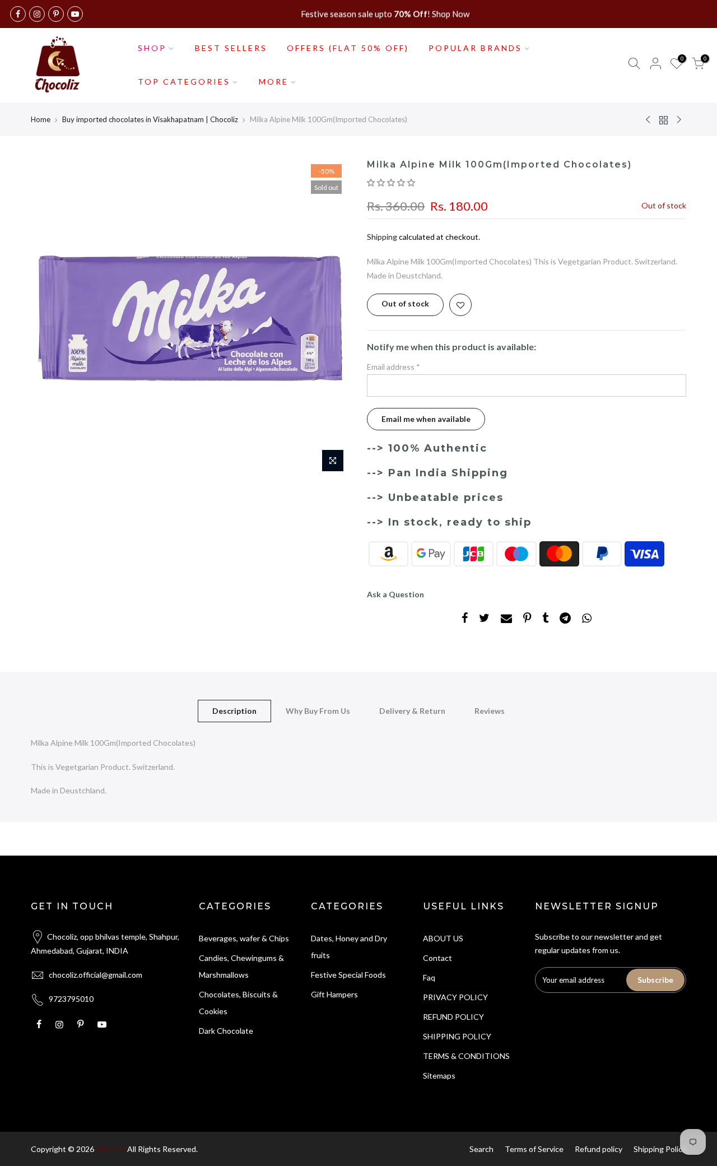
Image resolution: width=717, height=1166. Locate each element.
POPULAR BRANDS (475, 48)
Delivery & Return (412, 711)
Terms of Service (534, 1149)
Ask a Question (395, 594)
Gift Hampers (334, 994)
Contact (437, 958)
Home (40, 119)
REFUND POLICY (453, 1016)
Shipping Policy (660, 1149)
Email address (393, 366)
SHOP (152, 48)
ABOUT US (443, 938)
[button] (392, 182)
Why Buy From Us (318, 711)
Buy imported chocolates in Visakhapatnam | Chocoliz (150, 119)
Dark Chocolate (226, 1030)
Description (234, 711)
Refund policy (598, 1149)
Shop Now (450, 14)
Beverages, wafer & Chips (244, 938)
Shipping (382, 236)
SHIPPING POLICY (457, 1036)
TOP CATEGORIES (184, 81)
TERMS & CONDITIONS (466, 1056)
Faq (429, 977)
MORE (273, 81)
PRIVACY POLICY (455, 997)
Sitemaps (439, 1075)
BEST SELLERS (231, 48)
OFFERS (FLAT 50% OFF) (348, 48)
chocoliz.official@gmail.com (95, 974)
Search (481, 1149)
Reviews (489, 711)
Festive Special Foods (348, 974)
